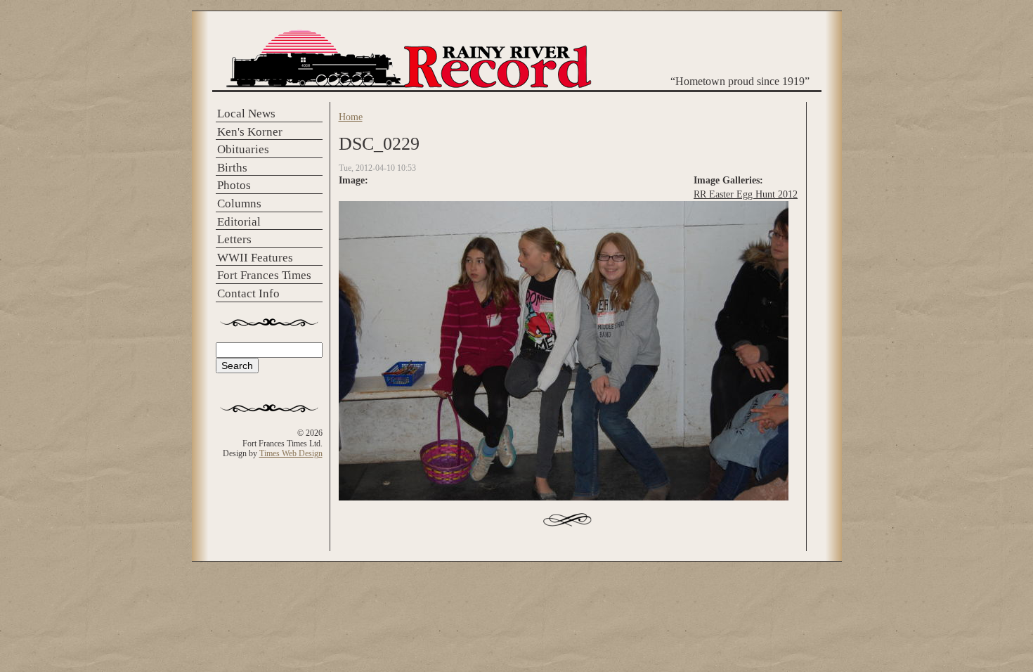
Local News (246, 113)
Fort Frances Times (264, 275)
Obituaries (243, 149)
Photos (234, 185)
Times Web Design (291, 453)
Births (232, 167)
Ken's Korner (249, 131)
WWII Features (255, 257)
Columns (239, 203)
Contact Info (248, 293)
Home (351, 116)
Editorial (239, 221)
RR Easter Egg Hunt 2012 (746, 194)
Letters (234, 239)
